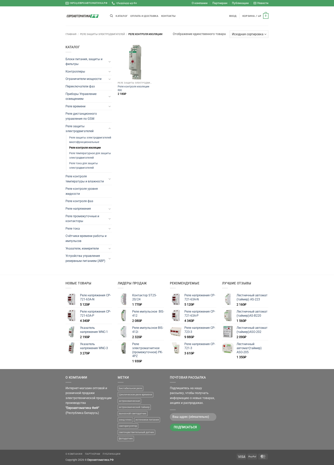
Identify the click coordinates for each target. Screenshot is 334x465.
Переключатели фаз (80, 86)
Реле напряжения (78, 208)
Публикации (240, 3)
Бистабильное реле (130, 388)
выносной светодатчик (132, 413)
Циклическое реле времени (135, 394)
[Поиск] (111, 16)
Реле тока (73, 228)
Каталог (122, 16)
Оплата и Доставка (144, 16)
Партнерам (219, 3)
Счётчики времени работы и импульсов (86, 238)
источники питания (147, 419)
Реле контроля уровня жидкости (82, 191)
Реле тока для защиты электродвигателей (83, 165)
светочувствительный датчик (136, 432)
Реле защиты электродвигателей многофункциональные (90, 140)
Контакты (168, 16)
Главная (71, 34)
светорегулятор (128, 425)
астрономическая (129, 400)
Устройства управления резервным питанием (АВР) (85, 258)
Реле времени (75, 106)
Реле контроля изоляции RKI (133, 88)
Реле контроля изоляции (85, 147)
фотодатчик (126, 438)
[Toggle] (109, 61)
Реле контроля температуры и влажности (85, 178)
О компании (200, 3)
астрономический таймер (134, 407)
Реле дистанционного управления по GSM (81, 116)
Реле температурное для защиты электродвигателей (90, 155)
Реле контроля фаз (79, 201)
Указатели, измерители (82, 248)
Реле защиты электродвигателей (102, 34)
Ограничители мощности (83, 79)
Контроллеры (75, 71)
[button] (261, 3)
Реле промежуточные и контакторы (82, 218)
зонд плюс (125, 419)
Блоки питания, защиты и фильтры (84, 61)
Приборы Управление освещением (81, 96)
